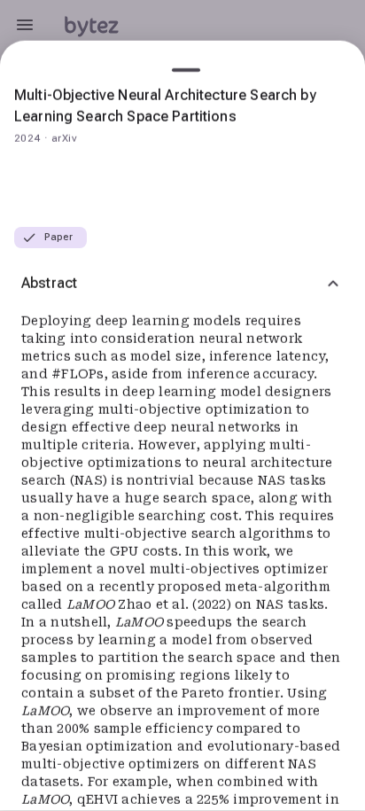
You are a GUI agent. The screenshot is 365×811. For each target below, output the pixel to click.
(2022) (213, 604)
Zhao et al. (155, 604)
